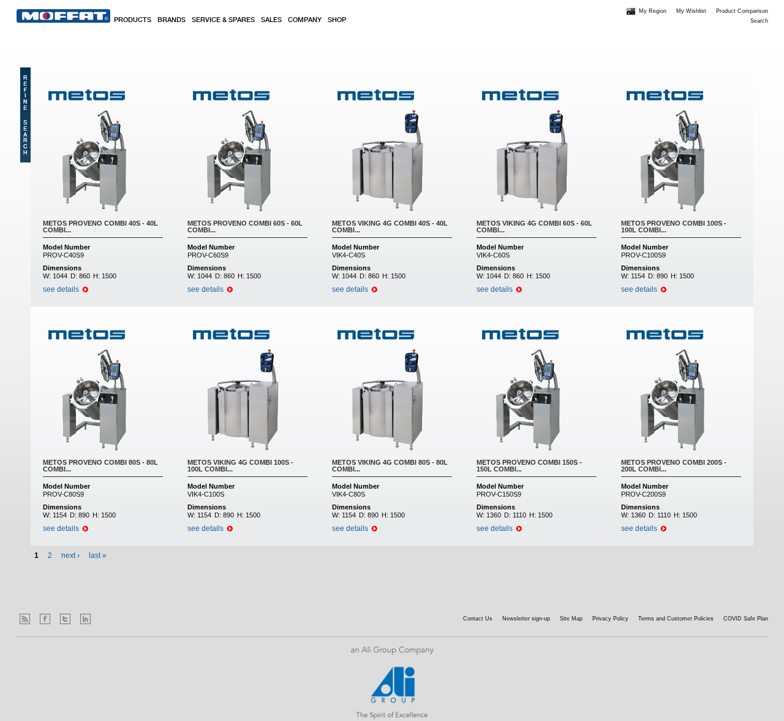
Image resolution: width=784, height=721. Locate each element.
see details (61, 289)
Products (132, 20)
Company (305, 20)
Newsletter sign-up (526, 619)
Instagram (105, 619)
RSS (25, 619)
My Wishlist (691, 11)
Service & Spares (223, 20)
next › (70, 555)
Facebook (45, 619)
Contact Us (477, 619)
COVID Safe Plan (745, 619)
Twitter (65, 619)
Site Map (571, 619)
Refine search (25, 114)
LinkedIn (85, 619)
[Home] (63, 16)
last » (98, 555)
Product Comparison (742, 11)
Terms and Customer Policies (676, 619)
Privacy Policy (610, 619)
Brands (171, 20)
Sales (271, 20)
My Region (652, 11)
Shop (337, 20)
